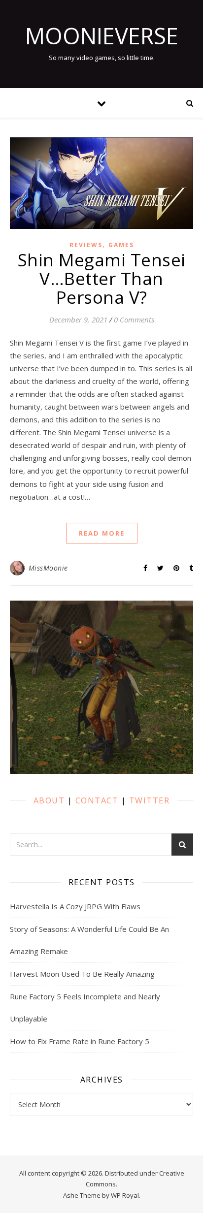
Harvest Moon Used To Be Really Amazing (82, 974)
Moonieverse (101, 36)
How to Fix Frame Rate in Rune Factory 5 (79, 1041)
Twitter (149, 800)
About (49, 800)
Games (121, 245)
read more (102, 533)
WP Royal (125, 1195)
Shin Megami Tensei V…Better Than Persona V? (102, 278)
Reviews (85, 245)
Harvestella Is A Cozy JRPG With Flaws (75, 906)
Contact (97, 800)
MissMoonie (48, 568)
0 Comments (134, 319)
